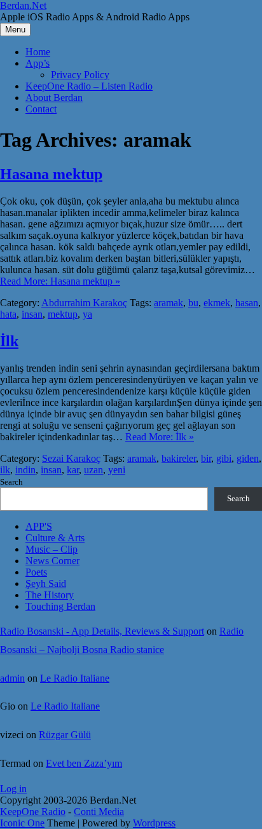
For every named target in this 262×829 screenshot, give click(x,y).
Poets (36, 572)
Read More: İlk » (159, 436)
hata (8, 314)
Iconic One (22, 823)
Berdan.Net (23, 5)
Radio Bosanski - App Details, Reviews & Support (102, 631)
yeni (116, 469)
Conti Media (99, 811)
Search (11, 482)
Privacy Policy (80, 74)
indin (25, 469)
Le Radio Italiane (74, 678)
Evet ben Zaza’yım (84, 763)
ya (87, 314)
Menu (15, 29)
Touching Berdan (60, 606)
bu (193, 302)
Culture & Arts (55, 537)
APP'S (38, 526)
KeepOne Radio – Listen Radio (89, 86)
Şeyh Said (45, 583)
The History (49, 595)
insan (32, 314)
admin (12, 678)
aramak (168, 302)
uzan (93, 469)
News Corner (52, 560)
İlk (9, 341)
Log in (13, 788)
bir (206, 458)
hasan (246, 302)
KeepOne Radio (33, 811)
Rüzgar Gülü (65, 734)
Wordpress (154, 823)
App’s (37, 63)
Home (37, 51)
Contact (41, 109)
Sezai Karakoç (71, 458)
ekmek (216, 302)
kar (73, 469)
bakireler (179, 458)
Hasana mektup (51, 174)
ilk (5, 469)
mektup (63, 314)
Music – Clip (51, 549)
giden (248, 458)
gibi (223, 458)
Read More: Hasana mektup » (60, 281)
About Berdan (54, 97)
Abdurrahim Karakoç (84, 302)
